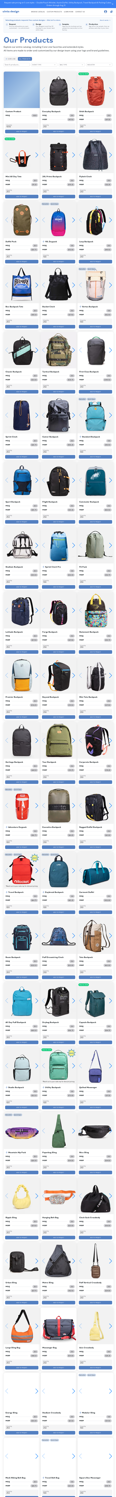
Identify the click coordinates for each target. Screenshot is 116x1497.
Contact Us (80, 12)
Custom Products (54, 12)
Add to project (21, 131)
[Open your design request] (111, 11)
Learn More (69, 12)
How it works (104, 20)
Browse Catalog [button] (38, 12)
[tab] (10, 59)
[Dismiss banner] (112, 4)
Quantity (9, 125)
